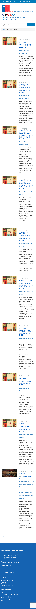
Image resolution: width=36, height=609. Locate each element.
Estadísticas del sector (7, 580)
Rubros (4, 582)
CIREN (26, 1)
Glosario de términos (7, 593)
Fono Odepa (11, 562)
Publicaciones (23, 44)
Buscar (31, 25)
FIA (18, 1)
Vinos (22, 46)
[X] (6, 15)
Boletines (22, 41)
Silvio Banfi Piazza (25, 46)
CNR (16, 1)
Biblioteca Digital (10, 20)
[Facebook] (3, 15)
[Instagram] (11, 15)
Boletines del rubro (25, 41)
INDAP (7, 1)
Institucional (5, 576)
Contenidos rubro (24, 87)
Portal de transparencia (8, 599)
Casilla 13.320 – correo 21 (9, 555)
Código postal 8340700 (9, 559)
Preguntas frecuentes (7, 597)
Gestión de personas (23, 607)
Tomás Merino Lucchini (25, 477)
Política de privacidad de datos (10, 594)
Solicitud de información (8, 600)
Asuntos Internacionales (8, 585)
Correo (17, 607)
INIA (20, 1)
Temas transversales (7, 583)
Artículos (22, 473)
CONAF (13, 1)
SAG (10, 1)
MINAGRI (3, 1)
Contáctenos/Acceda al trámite (14, 17)
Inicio (4, 29)
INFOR (23, 1)
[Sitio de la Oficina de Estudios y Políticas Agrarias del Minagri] (18, 8)
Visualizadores (12, 607)
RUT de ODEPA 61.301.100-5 (10, 557)
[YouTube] (8, 15)
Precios (4, 577)
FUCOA (30, 1)
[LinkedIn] (13, 15)
